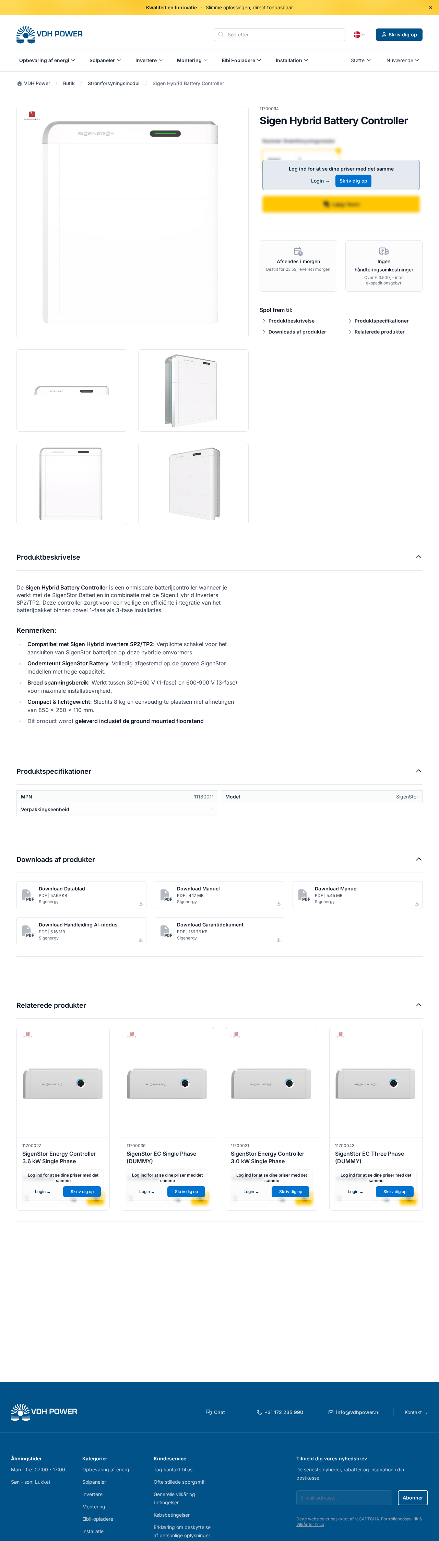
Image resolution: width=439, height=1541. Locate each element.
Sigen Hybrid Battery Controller (188, 83)
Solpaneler (94, 1482)
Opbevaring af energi (106, 1469)
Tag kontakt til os (173, 1469)
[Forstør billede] (132, 222)
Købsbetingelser (172, 1515)
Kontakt (416, 1412)
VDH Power (36, 83)
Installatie (93, 1531)
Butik (69, 83)
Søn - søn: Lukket (30, 1482)
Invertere (92, 1494)
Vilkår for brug (310, 1524)
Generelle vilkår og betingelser (174, 1498)
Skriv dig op (403, 34)
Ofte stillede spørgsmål (179, 1482)
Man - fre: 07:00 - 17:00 (38, 1469)
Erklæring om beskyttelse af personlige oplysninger (182, 1531)
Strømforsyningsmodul (114, 83)
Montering (93, 1506)
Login (320, 181)
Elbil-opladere (97, 1519)
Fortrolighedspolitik (399, 1518)
